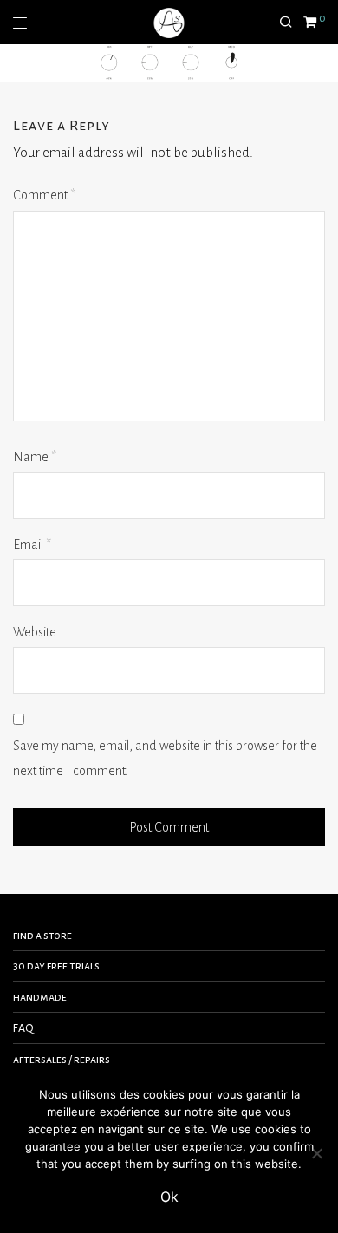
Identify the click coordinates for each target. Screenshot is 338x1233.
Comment (44, 195)
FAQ (23, 1028)
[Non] (316, 1153)
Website (34, 632)
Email (32, 544)
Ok (169, 1196)
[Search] (291, 22)
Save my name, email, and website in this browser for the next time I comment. (165, 758)
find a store (42, 936)
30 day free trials (56, 966)
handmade (40, 997)
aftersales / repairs (61, 1060)
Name (34, 457)
